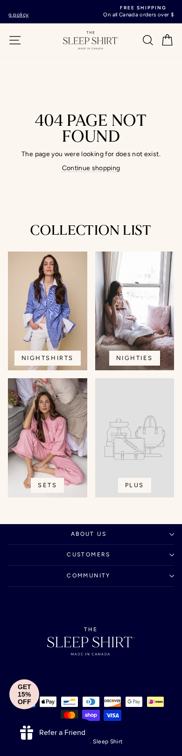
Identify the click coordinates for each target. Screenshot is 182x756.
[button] (24, 694)
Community (89, 575)
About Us (88, 534)
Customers (89, 554)
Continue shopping (91, 168)
